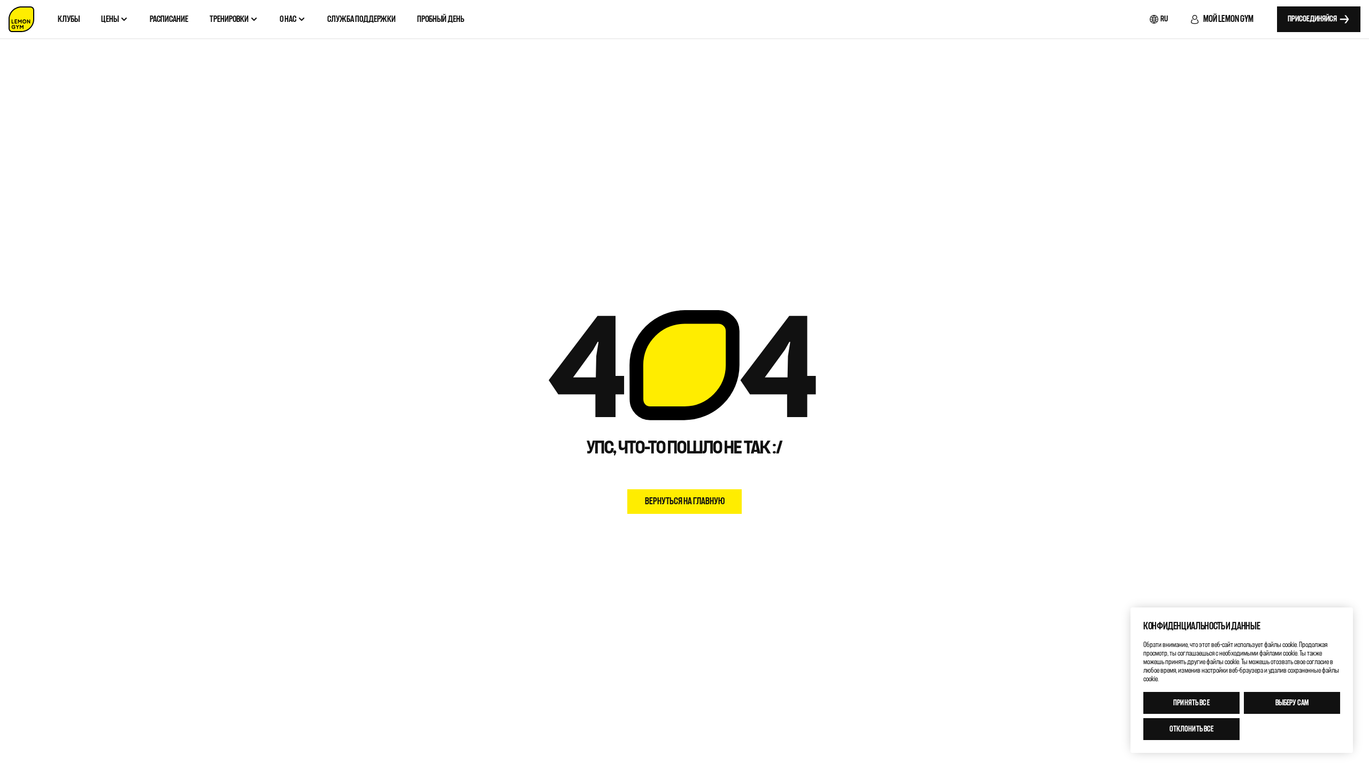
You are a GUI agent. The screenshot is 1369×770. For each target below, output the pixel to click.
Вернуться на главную (685, 501)
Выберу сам (1292, 703)
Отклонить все (1192, 729)
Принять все (1191, 703)
